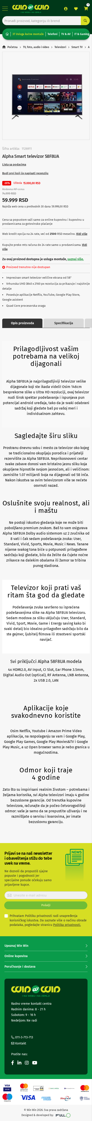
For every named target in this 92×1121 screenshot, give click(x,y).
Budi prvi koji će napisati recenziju (25, 173)
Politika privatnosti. (67, 925)
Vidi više (81, 234)
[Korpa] (86, 8)
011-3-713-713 (23, 1037)
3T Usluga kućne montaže (28, 34)
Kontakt (20, 1043)
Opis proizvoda (22, 323)
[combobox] (46, 20)
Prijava (66, 9)
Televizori (60, 47)
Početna (12, 47)
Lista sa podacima (14, 164)
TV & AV (66, 34)
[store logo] (30, 8)
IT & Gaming (81, 34)
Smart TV (77, 47)
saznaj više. (75, 259)
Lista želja (76, 9)
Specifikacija (63, 323)
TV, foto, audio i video (36, 47)
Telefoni (52, 34)
